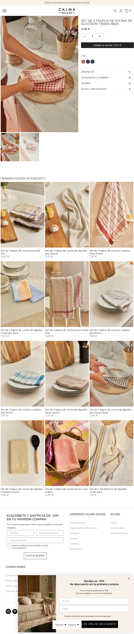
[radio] (83, 61)
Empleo (73, 538)
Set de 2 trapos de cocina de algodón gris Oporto (66, 252)
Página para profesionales (83, 528)
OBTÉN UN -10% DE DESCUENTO (94, 624)
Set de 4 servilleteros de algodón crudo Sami (108, 490)
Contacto (74, 533)
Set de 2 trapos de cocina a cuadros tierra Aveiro (110, 252)
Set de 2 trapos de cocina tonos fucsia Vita (66, 331)
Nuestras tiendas (119, 533)
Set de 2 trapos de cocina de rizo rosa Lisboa (66, 490)
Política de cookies (16, 585)
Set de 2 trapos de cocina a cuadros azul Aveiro (21, 411)
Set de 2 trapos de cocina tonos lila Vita (20, 252)
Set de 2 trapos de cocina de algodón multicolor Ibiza (22, 331)
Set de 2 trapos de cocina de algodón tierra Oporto (66, 411)
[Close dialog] (129, 578)
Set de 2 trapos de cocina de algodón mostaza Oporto (22, 490)
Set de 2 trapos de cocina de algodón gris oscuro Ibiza (111, 411)
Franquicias (75, 549)
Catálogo (74, 543)
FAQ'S (113, 522)
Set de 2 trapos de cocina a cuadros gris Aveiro (110, 331)
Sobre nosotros (77, 522)
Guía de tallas (117, 528)
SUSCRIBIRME (35, 555)
